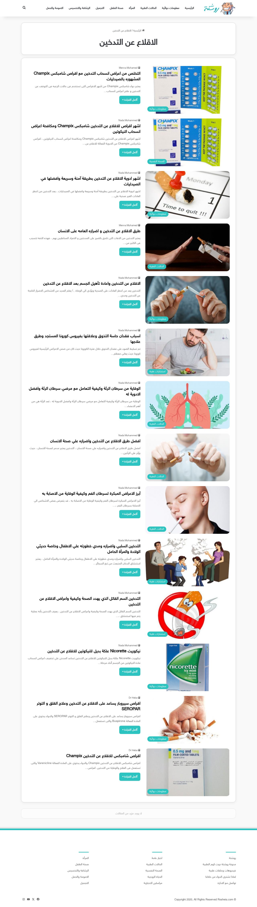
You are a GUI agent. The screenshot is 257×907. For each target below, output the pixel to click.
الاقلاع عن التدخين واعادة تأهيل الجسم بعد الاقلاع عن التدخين (91, 283)
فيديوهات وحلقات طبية (222, 870)
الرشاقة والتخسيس (79, 8)
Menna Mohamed (128, 68)
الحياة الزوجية (155, 877)
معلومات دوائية (170, 8)
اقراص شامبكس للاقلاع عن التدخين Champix (103, 756)
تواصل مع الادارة (227, 883)
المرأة (132, 8)
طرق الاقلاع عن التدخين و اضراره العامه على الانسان (99, 231)
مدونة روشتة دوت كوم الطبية (219, 864)
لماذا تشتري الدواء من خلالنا (220, 877)
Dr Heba (133, 698)
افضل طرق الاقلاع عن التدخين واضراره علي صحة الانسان (95, 441)
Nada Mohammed (127, 120)
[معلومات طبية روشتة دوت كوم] (218, 8)
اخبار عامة (157, 858)
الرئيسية (189, 8)
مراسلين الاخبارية (153, 883)
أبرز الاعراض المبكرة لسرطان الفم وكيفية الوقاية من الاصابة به (91, 493)
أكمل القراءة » (129, 100)
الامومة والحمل (54, 8)
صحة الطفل (116, 8)
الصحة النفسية (154, 870)
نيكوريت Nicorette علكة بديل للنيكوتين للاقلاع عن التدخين (94, 651)
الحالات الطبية (148, 8)
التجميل (100, 8)
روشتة (232, 858)
